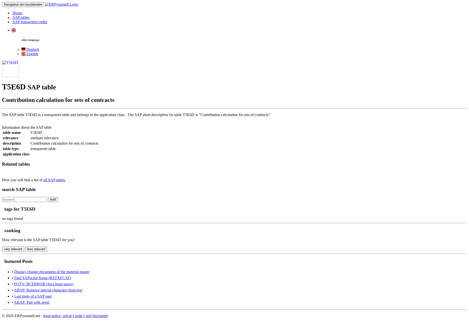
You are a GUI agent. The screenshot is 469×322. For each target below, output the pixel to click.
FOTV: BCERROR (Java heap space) (43, 284)
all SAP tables (54, 180)
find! (53, 199)
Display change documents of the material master (52, 272)
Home (17, 13)
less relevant (36, 249)
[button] (14, 30)
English (31, 54)
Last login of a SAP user (33, 296)
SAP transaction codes (29, 22)
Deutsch (32, 49)
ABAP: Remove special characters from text (48, 290)
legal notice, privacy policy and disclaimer (75, 316)
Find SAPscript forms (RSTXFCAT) (42, 278)
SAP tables (21, 17)
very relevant (13, 249)
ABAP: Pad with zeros (31, 302)
